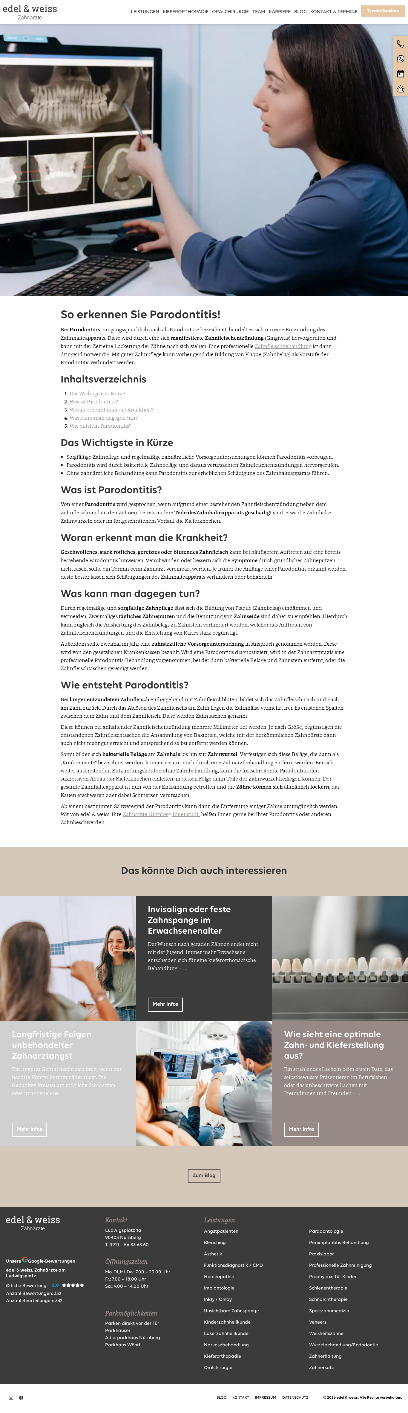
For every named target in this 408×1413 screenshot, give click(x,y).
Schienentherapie (328, 1288)
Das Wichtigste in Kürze (97, 393)
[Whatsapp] (400, 58)
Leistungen (145, 12)
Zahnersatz (321, 1367)
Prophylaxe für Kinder (333, 1277)
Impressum (265, 1398)
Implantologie (219, 1288)
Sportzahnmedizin (329, 1311)
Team (258, 12)
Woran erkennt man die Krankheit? (112, 409)
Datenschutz (295, 1398)
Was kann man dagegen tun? (104, 417)
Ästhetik (213, 1254)
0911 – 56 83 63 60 (129, 1245)
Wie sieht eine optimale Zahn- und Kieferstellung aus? (334, 1045)
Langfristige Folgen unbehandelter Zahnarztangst (51, 1045)
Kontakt (240, 1398)
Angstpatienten (221, 1231)
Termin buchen (383, 11)
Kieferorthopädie (185, 12)
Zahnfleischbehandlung (283, 346)
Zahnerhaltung (325, 1356)
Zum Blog (204, 1176)
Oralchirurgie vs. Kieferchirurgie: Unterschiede (181, 1045)
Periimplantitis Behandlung (339, 1242)
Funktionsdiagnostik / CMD (233, 1265)
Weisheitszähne (326, 1333)
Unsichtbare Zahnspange (231, 1311)
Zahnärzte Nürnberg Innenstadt (161, 814)
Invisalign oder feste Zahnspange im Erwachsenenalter (189, 920)
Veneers (317, 1322)
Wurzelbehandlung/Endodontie (343, 1345)
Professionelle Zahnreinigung (340, 1265)
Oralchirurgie (230, 12)
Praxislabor (321, 1254)
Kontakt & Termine (334, 12)
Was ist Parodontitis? (94, 401)
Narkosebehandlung (226, 1345)
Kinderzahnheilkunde (227, 1322)
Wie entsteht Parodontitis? (100, 425)
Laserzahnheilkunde (226, 1333)
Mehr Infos (29, 1004)
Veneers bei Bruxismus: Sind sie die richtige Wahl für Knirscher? (335, 920)
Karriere (280, 12)
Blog (300, 12)
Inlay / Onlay (218, 1299)
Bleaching (215, 1242)
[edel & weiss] (30, 12)
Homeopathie (219, 1277)
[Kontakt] (400, 43)
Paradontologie (326, 1231)
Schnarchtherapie (328, 1299)
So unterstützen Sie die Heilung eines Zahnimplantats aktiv (58, 920)
